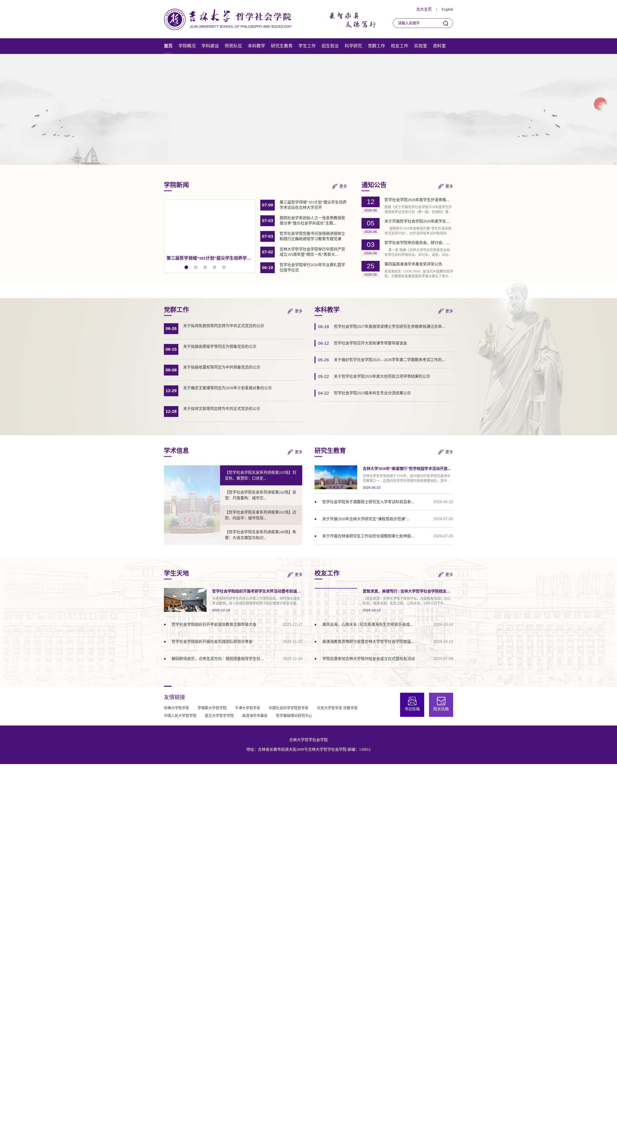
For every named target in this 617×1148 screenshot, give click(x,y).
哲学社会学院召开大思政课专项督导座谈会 (370, 343)
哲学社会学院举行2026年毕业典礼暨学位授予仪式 (312, 267)
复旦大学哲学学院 (219, 716)
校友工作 (399, 46)
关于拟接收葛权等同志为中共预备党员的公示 (221, 367)
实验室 (420, 46)
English (447, 9)
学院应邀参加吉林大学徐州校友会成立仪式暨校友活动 (368, 659)
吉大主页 (424, 9)
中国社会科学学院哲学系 (288, 708)
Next (442, 109)
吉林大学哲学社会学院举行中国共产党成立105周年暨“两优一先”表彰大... (312, 252)
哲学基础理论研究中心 (294, 716)
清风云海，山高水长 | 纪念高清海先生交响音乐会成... (367, 624)
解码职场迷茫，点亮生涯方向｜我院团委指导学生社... (217, 659)
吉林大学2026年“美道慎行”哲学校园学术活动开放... (406, 469)
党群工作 (376, 46)
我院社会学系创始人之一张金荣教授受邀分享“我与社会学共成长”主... (211, 258)
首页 (168, 46)
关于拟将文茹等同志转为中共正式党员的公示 (221, 409)
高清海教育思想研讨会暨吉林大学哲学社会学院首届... (368, 642)
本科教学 (256, 46)
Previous (175, 109)
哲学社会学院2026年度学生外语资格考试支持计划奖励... (418, 200)
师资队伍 (233, 46)
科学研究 (353, 46)
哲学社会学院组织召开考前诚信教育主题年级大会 (214, 624)
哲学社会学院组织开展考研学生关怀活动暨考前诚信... (257, 591)
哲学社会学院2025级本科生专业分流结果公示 (372, 393)
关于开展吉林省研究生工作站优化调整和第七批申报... (368, 536)
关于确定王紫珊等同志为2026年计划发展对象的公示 (227, 388)
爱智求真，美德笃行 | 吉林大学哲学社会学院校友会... (408, 591)
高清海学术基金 (255, 716)
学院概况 (187, 46)
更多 (343, 186)
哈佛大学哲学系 (176, 708)
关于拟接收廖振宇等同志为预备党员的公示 (219, 346)
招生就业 (330, 46)
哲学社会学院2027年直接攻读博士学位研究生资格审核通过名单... (389, 326)
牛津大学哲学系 (247, 708)
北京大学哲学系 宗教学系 (337, 708)
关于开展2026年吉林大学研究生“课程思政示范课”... (365, 519)
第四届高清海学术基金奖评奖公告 (413, 264)
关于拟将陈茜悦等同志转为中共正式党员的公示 (223, 326)
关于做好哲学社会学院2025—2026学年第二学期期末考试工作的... (389, 360)
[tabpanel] (209, 231)
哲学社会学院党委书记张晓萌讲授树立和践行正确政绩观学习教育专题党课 (312, 236)
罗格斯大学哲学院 (212, 708)
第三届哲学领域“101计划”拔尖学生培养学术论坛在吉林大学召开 (313, 205)
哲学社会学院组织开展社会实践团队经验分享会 (212, 642)
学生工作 (307, 46)
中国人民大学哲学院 (180, 716)
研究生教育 (282, 46)
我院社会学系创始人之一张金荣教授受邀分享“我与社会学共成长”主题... (312, 220)
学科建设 (210, 46)
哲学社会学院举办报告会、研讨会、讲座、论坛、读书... (418, 243)
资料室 (439, 46)
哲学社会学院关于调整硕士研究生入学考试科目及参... (368, 502)
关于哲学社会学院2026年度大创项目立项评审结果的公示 (382, 376)
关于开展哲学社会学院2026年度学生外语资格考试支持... (418, 221)
